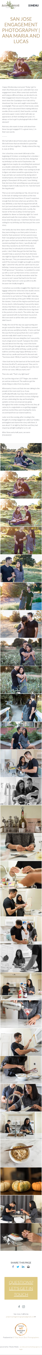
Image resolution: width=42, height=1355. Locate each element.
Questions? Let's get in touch (21, 1288)
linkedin (23, 1266)
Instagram (23, 1306)
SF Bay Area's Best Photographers (26, 1337)
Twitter (17, 1266)
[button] (21, 457)
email (28, 1266)
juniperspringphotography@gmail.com (20, 1317)
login (21, 1349)
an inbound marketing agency (30, 1347)
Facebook (13, 1266)
